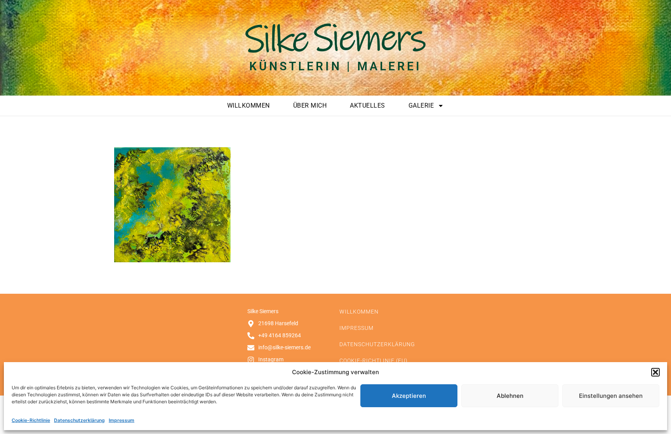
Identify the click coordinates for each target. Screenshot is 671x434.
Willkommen (248, 105)
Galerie (421, 105)
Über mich (310, 105)
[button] (655, 372)
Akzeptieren (409, 395)
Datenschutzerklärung (79, 420)
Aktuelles (367, 105)
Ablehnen (510, 395)
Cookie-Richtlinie (31, 420)
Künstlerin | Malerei (335, 66)
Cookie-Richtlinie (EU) (373, 360)
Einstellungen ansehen (611, 395)
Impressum (121, 420)
